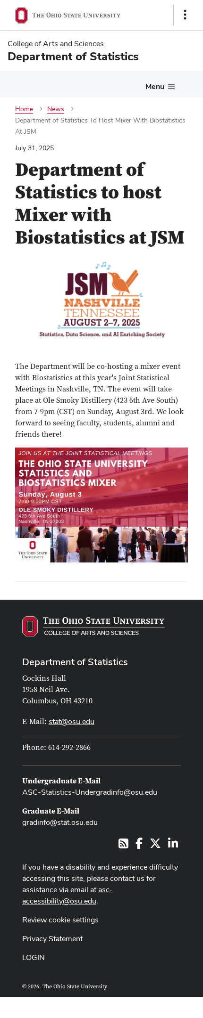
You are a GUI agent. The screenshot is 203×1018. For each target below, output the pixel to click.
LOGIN (33, 957)
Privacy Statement (52, 939)
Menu (154, 86)
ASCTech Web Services (151, 1005)
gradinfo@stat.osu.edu (60, 822)
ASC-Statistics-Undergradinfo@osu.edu (89, 792)
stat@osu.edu (71, 721)
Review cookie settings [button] (60, 920)
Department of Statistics (75, 662)
